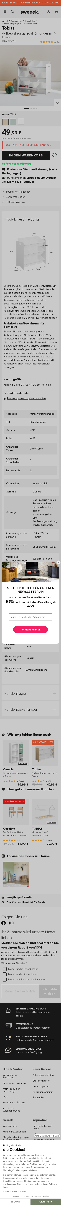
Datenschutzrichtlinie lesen (14, 1192)
